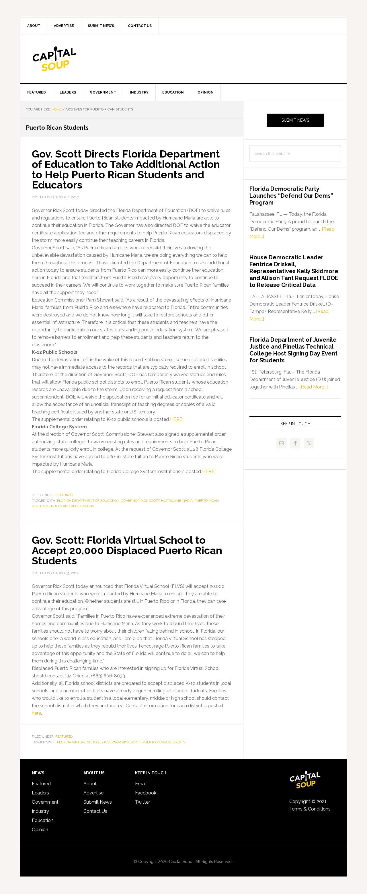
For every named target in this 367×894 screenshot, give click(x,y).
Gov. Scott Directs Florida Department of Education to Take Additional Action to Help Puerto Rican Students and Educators (126, 169)
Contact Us (95, 811)
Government (45, 802)
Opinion (40, 829)
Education (42, 820)
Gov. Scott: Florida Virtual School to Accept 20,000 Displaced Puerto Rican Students (127, 550)
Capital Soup (69, 59)
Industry (40, 811)
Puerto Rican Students (163, 742)
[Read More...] (313, 387)
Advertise (93, 793)
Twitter (142, 802)
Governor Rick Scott (140, 501)
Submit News (295, 120)
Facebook (145, 793)
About (90, 783)
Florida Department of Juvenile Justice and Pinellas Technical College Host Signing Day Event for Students (293, 350)
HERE (176, 419)
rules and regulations (72, 506)
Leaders (40, 793)
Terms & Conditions (310, 809)
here (36, 713)
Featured (64, 495)
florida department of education (88, 501)
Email (141, 783)
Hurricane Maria (177, 501)
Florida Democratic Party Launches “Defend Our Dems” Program (291, 195)
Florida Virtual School (79, 742)
